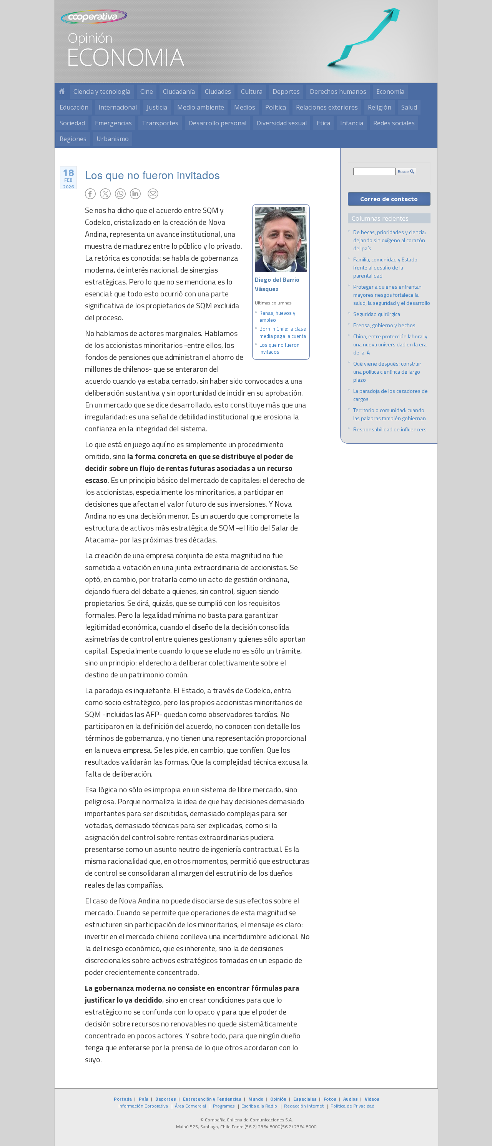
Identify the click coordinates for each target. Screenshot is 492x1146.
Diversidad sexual (281, 123)
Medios (244, 107)
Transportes (160, 123)
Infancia (351, 123)
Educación (74, 107)
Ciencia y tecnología (101, 91)
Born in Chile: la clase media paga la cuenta (282, 332)
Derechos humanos (338, 91)
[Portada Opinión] (61, 92)
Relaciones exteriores (327, 107)
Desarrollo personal (217, 123)
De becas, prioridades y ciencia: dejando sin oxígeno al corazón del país (389, 240)
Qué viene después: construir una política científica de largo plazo (387, 371)
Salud (409, 107)
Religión (379, 107)
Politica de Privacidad (352, 1105)
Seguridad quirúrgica (376, 314)
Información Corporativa (143, 1105)
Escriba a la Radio (259, 1105)
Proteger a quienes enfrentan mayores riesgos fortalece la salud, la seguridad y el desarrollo (391, 295)
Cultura (252, 91)
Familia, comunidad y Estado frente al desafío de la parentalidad (385, 267)
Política (275, 107)
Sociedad (72, 123)
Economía (390, 91)
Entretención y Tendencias (212, 1099)
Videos (372, 1099)
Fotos (330, 1099)
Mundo (255, 1099)
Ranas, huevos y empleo (277, 316)
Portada (123, 1099)
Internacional (117, 107)
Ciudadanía (179, 91)
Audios (350, 1099)
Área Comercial (190, 1105)
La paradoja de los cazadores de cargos (390, 395)
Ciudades (218, 91)
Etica (323, 123)
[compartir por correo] (153, 193)
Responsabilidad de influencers (390, 429)
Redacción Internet (304, 1105)
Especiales (305, 1099)
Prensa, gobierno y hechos (384, 325)
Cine (146, 91)
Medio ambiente (200, 107)
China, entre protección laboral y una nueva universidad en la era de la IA (390, 344)
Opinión (278, 1099)
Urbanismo (112, 139)
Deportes (286, 91)
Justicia (157, 107)
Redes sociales (394, 123)
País (143, 1099)
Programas (223, 1105)
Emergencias (113, 123)
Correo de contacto (389, 199)
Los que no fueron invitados (279, 348)
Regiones (73, 139)
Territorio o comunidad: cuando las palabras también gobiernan (389, 414)
